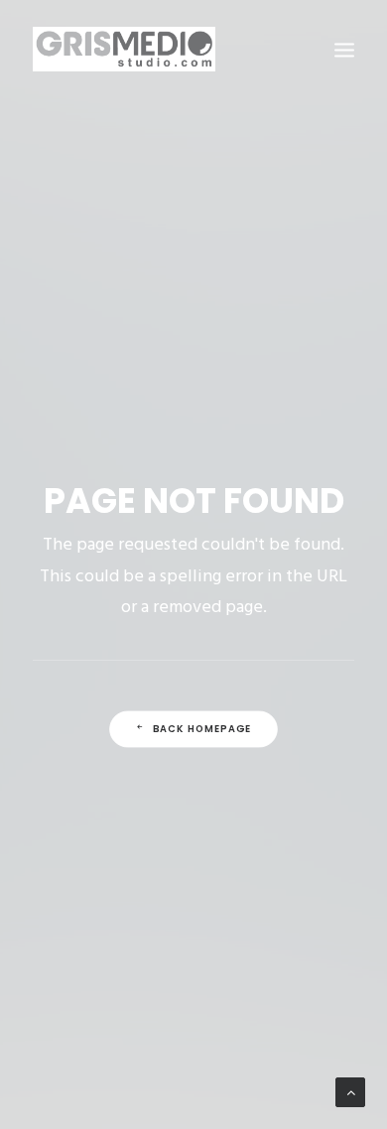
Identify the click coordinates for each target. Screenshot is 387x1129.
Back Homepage (202, 729)
